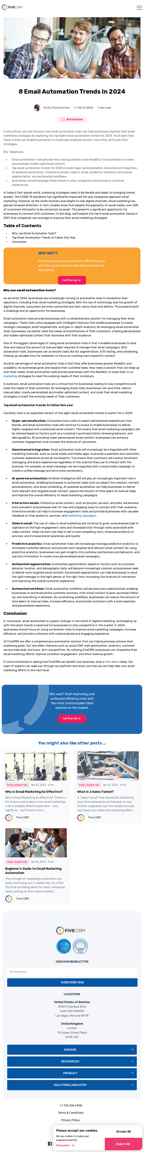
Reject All (123, 1144)
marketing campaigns (82, 515)
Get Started (70, 280)
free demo (112, 661)
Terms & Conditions (71, 1112)
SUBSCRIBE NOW (72, 982)
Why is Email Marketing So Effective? (34, 792)
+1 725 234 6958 (71, 1105)
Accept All (123, 1131)
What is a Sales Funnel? (95, 792)
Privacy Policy (70, 1120)
